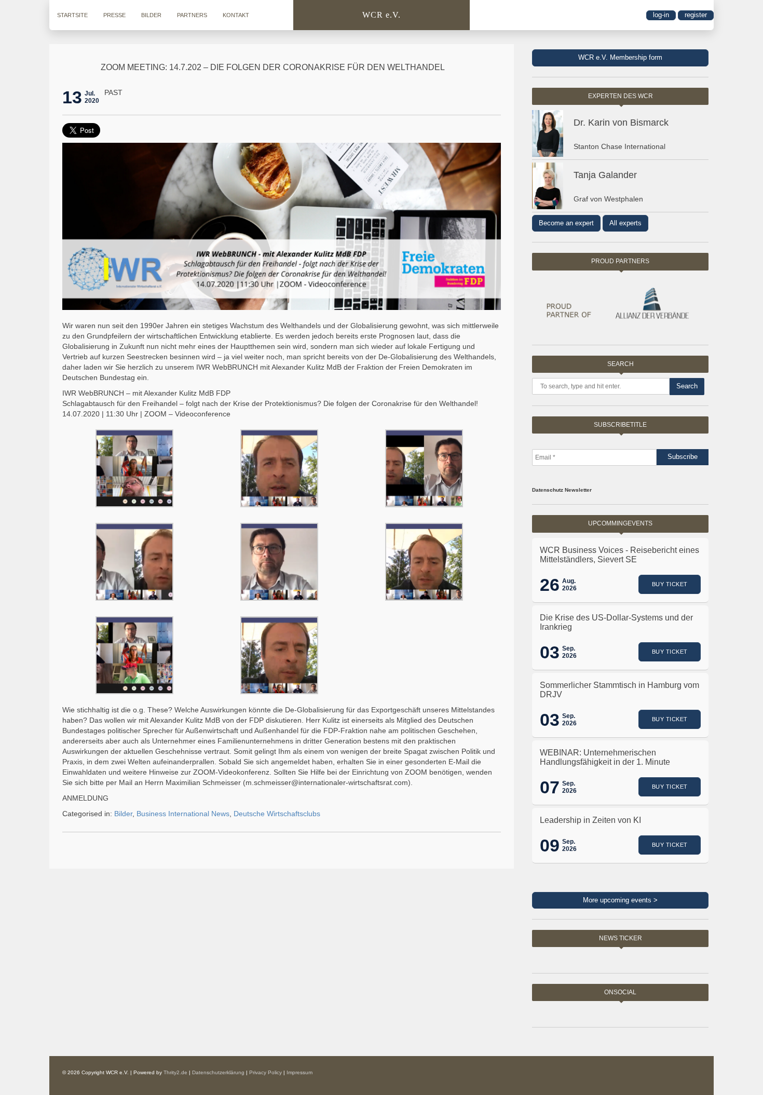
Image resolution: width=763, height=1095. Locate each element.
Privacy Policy (265, 1072)
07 (550, 787)
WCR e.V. (381, 14)
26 (550, 584)
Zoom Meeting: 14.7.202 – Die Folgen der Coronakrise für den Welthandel (273, 67)
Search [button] (687, 386)
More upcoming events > (620, 900)
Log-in (661, 15)
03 (550, 652)
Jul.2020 (92, 97)
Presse (114, 15)
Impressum (299, 1072)
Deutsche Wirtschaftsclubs (277, 813)
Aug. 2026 (569, 584)
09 (550, 845)
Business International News (183, 813)
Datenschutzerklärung (218, 1072)
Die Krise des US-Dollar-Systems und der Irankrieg (616, 622)
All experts (625, 223)
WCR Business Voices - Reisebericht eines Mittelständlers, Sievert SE (619, 555)
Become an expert (566, 223)
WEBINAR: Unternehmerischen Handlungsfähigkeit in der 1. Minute (605, 757)
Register (696, 15)
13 (72, 97)
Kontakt (236, 15)
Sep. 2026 (569, 652)
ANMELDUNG (85, 798)
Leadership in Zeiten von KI (590, 820)
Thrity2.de (175, 1072)
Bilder (151, 15)
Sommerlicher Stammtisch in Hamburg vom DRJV (619, 690)
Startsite (72, 15)
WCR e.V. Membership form (620, 57)
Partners (192, 15)
